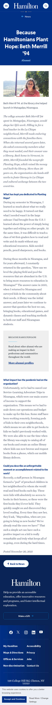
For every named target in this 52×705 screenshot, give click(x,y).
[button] (6, 5)
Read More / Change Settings (38, 700)
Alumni (25, 60)
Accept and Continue (14, 699)
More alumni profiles (21, 363)
